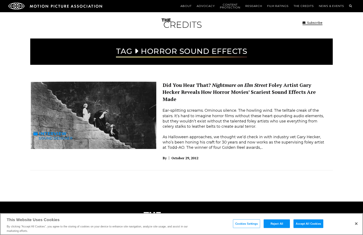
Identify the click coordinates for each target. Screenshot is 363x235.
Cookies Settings (246, 223)
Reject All (277, 223)
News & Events (331, 6)
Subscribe (314, 23)
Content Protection (230, 6)
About (186, 6)
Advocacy (206, 6)
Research (253, 6)
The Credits (304, 6)
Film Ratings (278, 6)
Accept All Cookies (308, 223)
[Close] (356, 223)
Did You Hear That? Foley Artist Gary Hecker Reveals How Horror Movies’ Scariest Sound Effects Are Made (239, 92)
